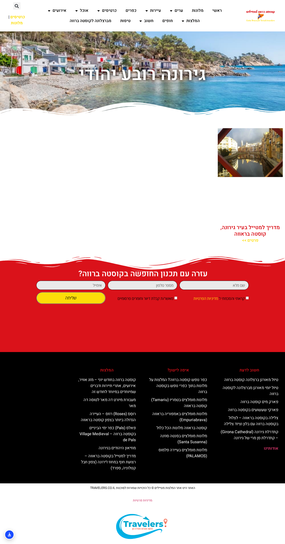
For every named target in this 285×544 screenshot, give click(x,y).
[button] (16, 6)
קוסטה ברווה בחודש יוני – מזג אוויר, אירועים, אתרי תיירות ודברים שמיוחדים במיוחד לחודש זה (107, 386)
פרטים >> (250, 240)
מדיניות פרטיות (142, 500)
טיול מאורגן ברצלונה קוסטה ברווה (251, 380)
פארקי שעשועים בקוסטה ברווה (253, 410)
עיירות (155, 11)
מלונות (198, 11)
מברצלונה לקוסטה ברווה (90, 21)
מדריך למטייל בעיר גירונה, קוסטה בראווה (250, 231)
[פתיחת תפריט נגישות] (9, 535)
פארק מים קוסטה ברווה (259, 402)
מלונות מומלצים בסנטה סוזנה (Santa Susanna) (183, 439)
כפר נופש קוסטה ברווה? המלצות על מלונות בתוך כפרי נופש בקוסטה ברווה (178, 386)
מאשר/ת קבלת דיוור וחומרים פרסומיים (145, 298)
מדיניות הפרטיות (205, 298)
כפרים (131, 11)
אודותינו (271, 448)
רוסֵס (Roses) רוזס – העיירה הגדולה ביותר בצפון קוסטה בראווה (108, 417)
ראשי (217, 11)
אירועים (59, 11)
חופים (167, 21)
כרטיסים (109, 11)
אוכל (84, 11)
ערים (179, 11)
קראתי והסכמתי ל (219, 298)
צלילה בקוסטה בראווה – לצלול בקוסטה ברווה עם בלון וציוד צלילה (251, 421)
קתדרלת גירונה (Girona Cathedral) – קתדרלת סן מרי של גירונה (249, 435)
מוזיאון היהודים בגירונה (117, 448)
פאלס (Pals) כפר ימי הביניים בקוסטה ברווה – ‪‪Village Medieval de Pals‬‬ (107, 434)
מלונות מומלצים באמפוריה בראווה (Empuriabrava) (179, 417)
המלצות (193, 21)
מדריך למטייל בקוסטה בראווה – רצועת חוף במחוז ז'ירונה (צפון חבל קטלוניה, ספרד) (108, 462)
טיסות (125, 21)
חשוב (148, 21)
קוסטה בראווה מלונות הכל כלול (182, 428)
